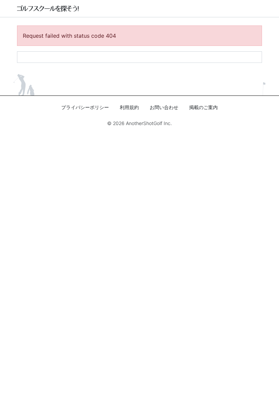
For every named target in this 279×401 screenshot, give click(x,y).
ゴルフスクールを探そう (48, 8)
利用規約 (129, 107)
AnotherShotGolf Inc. (149, 123)
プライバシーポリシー (85, 107)
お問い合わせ (164, 107)
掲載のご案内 (203, 107)
